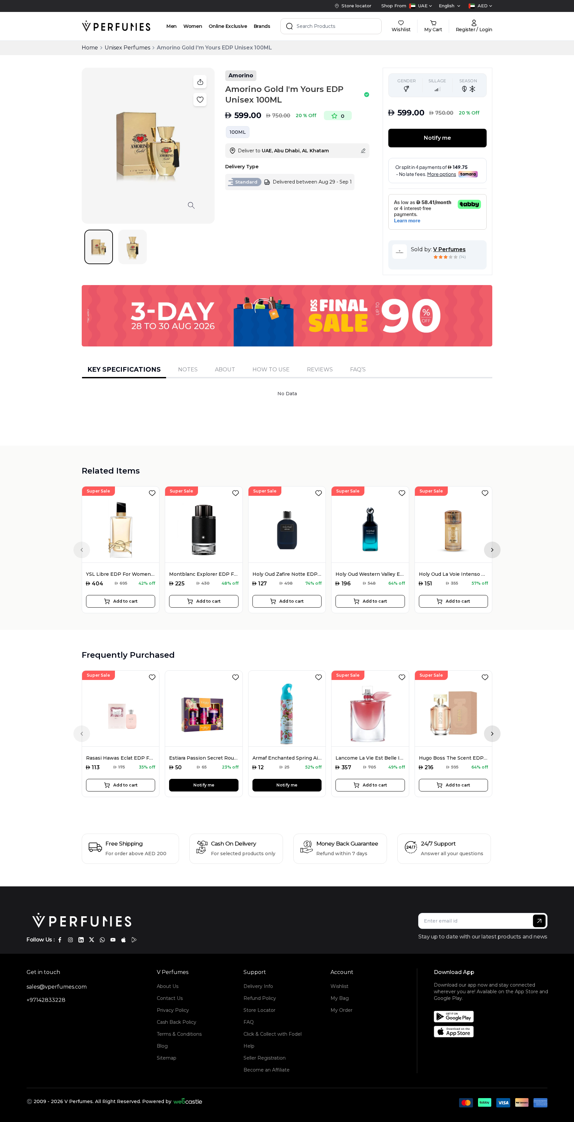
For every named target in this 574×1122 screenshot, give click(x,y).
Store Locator (259, 1010)
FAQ (248, 1022)
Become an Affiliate (266, 1070)
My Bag (340, 998)
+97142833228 (46, 1000)
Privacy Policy (173, 1010)
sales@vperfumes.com (57, 987)
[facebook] (59, 939)
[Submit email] (539, 921)
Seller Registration (264, 1058)
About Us (167, 986)
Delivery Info (258, 986)
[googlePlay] (134, 939)
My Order (341, 1010)
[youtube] (113, 939)
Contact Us (170, 998)
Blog (162, 1046)
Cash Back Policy (176, 1022)
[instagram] (70, 939)
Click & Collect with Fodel (272, 1034)
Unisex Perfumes (127, 47)
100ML (238, 132)
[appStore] (123, 939)
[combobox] (420, 6)
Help (248, 1046)
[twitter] (91, 939)
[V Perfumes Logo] (116, 26)
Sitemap (166, 1058)
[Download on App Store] (493, 1031)
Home (90, 47)
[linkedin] (81, 939)
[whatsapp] (102, 939)
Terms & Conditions (179, 1034)
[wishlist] (153, 491)
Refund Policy (259, 998)
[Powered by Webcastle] (187, 1101)
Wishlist (339, 986)
